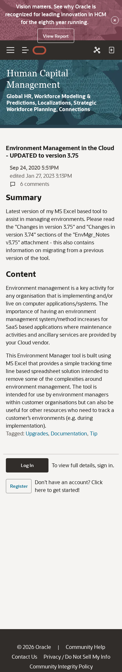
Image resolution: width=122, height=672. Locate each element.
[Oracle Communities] (97, 50)
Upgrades (37, 433)
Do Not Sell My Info (87, 656)
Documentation (69, 433)
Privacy (52, 656)
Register (19, 486)
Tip (93, 433)
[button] (25, 50)
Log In (27, 465)
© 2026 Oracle (34, 646)
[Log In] (111, 50)
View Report (56, 36)
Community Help (85, 646)
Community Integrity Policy (61, 666)
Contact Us (24, 656)
